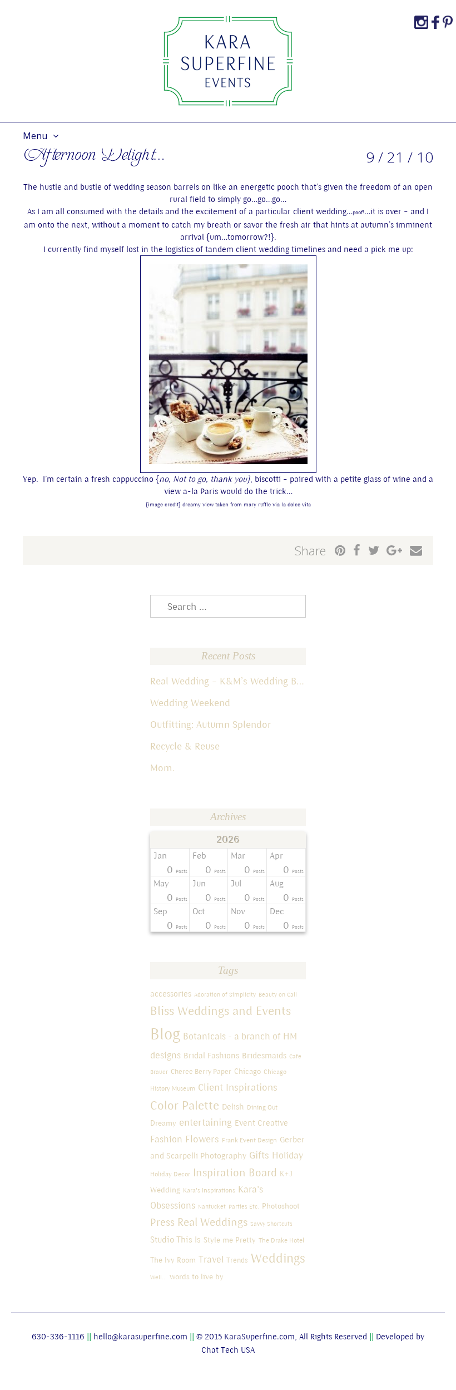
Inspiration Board (235, 1172)
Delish (233, 1106)
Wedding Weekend (190, 702)
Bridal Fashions (211, 1055)
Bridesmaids (264, 1055)
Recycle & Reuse (185, 746)
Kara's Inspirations (209, 1190)
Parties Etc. (244, 1206)
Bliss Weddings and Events (220, 1010)
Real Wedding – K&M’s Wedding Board (228, 681)
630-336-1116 (58, 1336)
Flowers (202, 1139)
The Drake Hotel (281, 1240)
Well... (158, 1277)
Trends (237, 1260)
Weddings (278, 1257)
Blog (165, 1033)
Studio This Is (175, 1239)
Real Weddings (212, 1222)
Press (162, 1222)
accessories (170, 993)
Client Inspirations (237, 1087)
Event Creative (261, 1122)
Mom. (162, 767)
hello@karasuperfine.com (140, 1336)
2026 (228, 839)
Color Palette (184, 1105)
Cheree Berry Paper (201, 1071)
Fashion (166, 1139)
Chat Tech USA (228, 1349)
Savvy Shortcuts (271, 1224)
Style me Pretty (230, 1240)
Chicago (247, 1071)
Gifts (259, 1155)
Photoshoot (281, 1206)
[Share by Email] (416, 550)
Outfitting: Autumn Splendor (210, 724)
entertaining (205, 1122)
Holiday (287, 1155)
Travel (211, 1259)
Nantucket (212, 1206)
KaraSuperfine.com (259, 1336)
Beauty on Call (278, 994)
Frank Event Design (249, 1140)
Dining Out (262, 1107)
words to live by (197, 1276)
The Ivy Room (173, 1260)
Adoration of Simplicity (225, 994)
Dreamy (163, 1123)
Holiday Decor (170, 1174)
